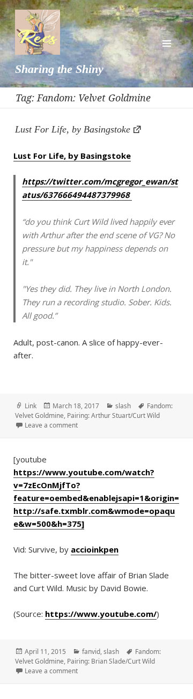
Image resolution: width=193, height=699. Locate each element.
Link (30, 405)
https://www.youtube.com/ (101, 613)
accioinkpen (94, 549)
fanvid (91, 651)
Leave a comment (51, 425)
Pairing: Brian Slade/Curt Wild (111, 661)
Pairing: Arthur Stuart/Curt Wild (113, 415)
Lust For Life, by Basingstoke (72, 129)
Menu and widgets (166, 43)
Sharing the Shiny (59, 69)
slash (123, 405)
